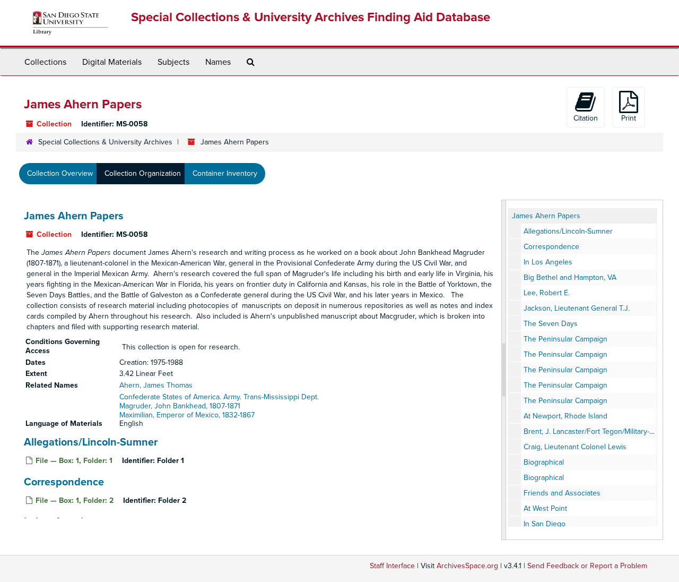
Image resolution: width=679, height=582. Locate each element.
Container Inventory (225, 173)
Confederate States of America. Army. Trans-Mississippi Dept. (219, 396)
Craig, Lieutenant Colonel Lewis (575, 446)
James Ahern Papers (74, 216)
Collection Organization (143, 173)
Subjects (173, 62)
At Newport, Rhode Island (565, 416)
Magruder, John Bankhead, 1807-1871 (179, 405)
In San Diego (544, 523)
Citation (585, 118)
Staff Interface (392, 565)
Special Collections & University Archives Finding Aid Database (310, 17)
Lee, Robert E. (547, 292)
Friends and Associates (562, 493)
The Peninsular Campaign (565, 339)
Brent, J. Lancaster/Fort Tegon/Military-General (599, 431)
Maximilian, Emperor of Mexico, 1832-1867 (187, 415)
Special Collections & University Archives (105, 142)
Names (218, 62)
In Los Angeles (548, 262)
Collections (45, 62)
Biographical (544, 462)
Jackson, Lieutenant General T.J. (577, 308)
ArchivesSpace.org (467, 565)
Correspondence (64, 482)
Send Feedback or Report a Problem (587, 565)
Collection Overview (60, 173)
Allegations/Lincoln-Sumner (91, 442)
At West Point (545, 508)
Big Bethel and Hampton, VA (570, 277)
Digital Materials (112, 62)
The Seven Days (551, 323)
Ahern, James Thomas (156, 385)
